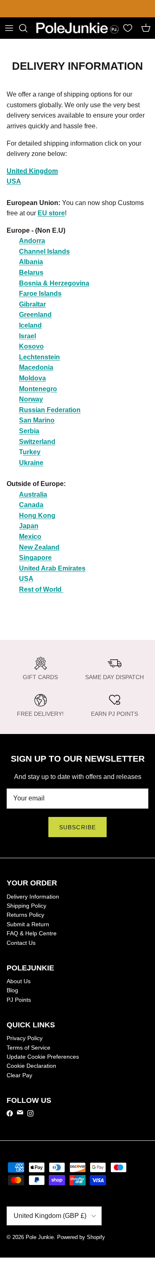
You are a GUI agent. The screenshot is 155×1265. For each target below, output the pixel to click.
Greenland (35, 314)
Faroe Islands (40, 293)
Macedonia (36, 367)
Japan (28, 525)
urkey (32, 451)
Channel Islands (44, 251)
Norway (31, 399)
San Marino (37, 420)
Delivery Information (33, 896)
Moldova (32, 378)
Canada (31, 504)
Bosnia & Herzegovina (54, 283)
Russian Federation (50, 409)
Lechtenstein (39, 357)
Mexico (30, 536)
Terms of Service (28, 1047)
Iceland (30, 325)
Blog (12, 990)
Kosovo (31, 346)
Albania (31, 261)
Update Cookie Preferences (43, 1056)
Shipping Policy (26, 905)
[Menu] (9, 28)
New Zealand (39, 547)
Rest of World (41, 589)
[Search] (27, 28)
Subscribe (77, 827)
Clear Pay (19, 1075)
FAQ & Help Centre (32, 933)
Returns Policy (25, 914)
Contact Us (21, 942)
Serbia (29, 430)
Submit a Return (28, 924)
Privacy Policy (25, 1038)
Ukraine (31, 462)
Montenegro (38, 388)
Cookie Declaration (31, 1065)
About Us (19, 981)
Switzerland (37, 441)
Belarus (31, 272)
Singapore (35, 557)
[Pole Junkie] (77, 28)
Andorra (32, 240)
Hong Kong (37, 515)
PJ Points (19, 999)
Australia (33, 494)
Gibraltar (32, 304)
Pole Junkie (40, 1237)
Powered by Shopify (81, 1237)
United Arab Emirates (52, 568)
